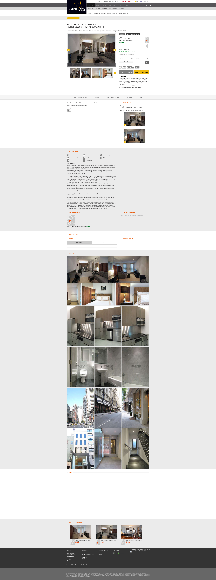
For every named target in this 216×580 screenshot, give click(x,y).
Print (122, 34)
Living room (69, 108)
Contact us (100, 554)
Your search (98, 8)
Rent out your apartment (87, 553)
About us (112, 5)
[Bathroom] (80, 367)
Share (104, 5)
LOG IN (100, 1)
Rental (91, 5)
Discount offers (91, 8)
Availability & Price (113, 97)
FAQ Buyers (69, 560)
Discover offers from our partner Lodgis (140, 550)
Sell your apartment (86, 555)
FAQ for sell (84, 558)
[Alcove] (74, 294)
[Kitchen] (80, 326)
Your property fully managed (88, 554)
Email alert (104, 8)
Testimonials (121, 8)
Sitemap (99, 555)
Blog (127, 5)
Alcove (68, 109)
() (137, 1)
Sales (98, 5)
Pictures (129, 97)
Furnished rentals (70, 553)
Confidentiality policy (83, 564)
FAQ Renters (69, 559)
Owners (120, 5)
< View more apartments (73, 17)
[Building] (80, 408)
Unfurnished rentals (71, 554)
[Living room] (87, 269)
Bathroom (69, 111)
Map (141, 97)
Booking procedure (113, 8)
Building (68, 113)
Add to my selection (134, 34)
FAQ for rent (84, 557)
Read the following (136, 87)
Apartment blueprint (80, 97)
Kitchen (68, 110)
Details (97, 97)
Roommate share (70, 556)
